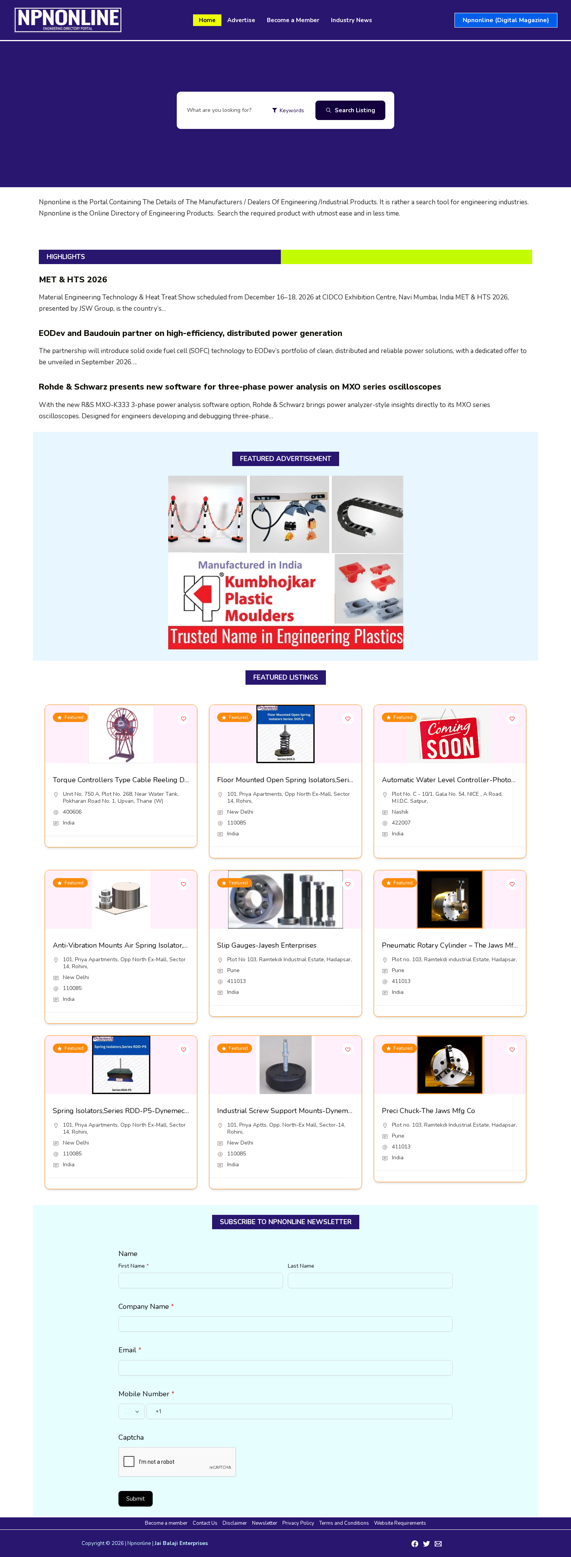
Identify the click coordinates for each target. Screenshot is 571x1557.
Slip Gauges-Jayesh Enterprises (267, 945)
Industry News (351, 20)
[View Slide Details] (285, 563)
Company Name (146, 1306)
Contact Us (205, 1523)
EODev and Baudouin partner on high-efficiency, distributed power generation (190, 333)
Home (207, 20)
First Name (133, 1266)
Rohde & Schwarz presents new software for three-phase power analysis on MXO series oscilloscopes (240, 386)
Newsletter (264, 1523)
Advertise (241, 20)
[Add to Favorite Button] (183, 718)
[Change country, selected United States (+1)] (131, 1411)
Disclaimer (235, 1523)
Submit (135, 1499)
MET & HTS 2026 (73, 279)
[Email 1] (438, 1543)
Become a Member (293, 20)
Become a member (166, 1523)
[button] (505, 20)
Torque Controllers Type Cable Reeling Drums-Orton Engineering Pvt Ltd (170, 780)
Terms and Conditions (344, 1523)
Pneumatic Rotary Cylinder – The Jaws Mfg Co (455, 945)
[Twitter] (426, 1543)
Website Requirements (400, 1523)
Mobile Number (146, 1394)
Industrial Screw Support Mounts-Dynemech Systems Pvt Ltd (314, 1110)
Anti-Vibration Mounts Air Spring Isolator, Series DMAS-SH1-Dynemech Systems (181, 945)
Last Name (301, 1266)
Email (129, 1350)
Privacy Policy (298, 1523)
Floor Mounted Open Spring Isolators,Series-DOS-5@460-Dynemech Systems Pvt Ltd (353, 780)
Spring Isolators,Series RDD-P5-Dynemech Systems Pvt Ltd (147, 1110)
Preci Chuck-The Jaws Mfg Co (428, 1110)
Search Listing (355, 110)
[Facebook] (414, 1543)
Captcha (131, 1437)
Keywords (292, 110)
